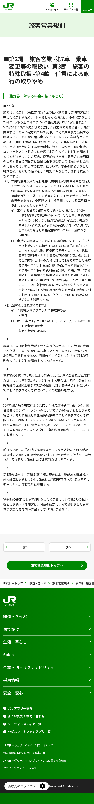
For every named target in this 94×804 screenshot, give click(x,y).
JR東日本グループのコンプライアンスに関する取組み (34, 760)
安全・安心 (13, 693)
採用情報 (11, 680)
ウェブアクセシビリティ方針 (20, 768)
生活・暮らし (15, 642)
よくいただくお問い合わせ (26, 716)
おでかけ (11, 629)
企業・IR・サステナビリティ (28, 667)
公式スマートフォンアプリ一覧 (29, 732)
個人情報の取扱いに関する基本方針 (24, 753)
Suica (8, 654)
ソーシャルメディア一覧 (24, 724)
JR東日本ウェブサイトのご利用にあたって (28, 745)
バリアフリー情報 (20, 708)
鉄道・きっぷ (15, 616)
